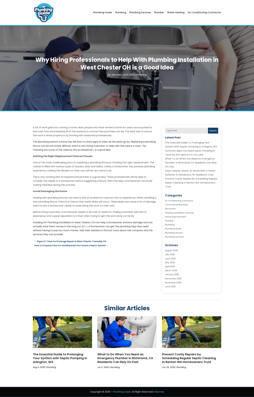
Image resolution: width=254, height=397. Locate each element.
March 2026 (171, 270)
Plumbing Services (140, 12)
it (93, 150)
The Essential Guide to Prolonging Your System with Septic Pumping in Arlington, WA (60, 358)
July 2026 (170, 254)
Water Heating (175, 12)
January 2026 (172, 274)
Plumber (159, 12)
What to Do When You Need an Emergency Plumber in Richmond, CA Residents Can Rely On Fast (191, 162)
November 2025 (173, 282)
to (86, 226)
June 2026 (170, 258)
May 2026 (170, 262)
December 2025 (173, 278)
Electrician (170, 208)
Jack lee (116, 74)
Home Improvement (175, 216)
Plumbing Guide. (122, 391)
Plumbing (120, 12)
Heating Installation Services (179, 212)
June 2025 (170, 286)
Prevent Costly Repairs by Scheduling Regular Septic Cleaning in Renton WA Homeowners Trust (191, 182)
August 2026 (171, 250)
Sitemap (159, 391)
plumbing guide (102, 12)
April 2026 (170, 266)
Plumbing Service (174, 232)
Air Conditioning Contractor (204, 12)
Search (213, 130)
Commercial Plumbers (176, 204)
